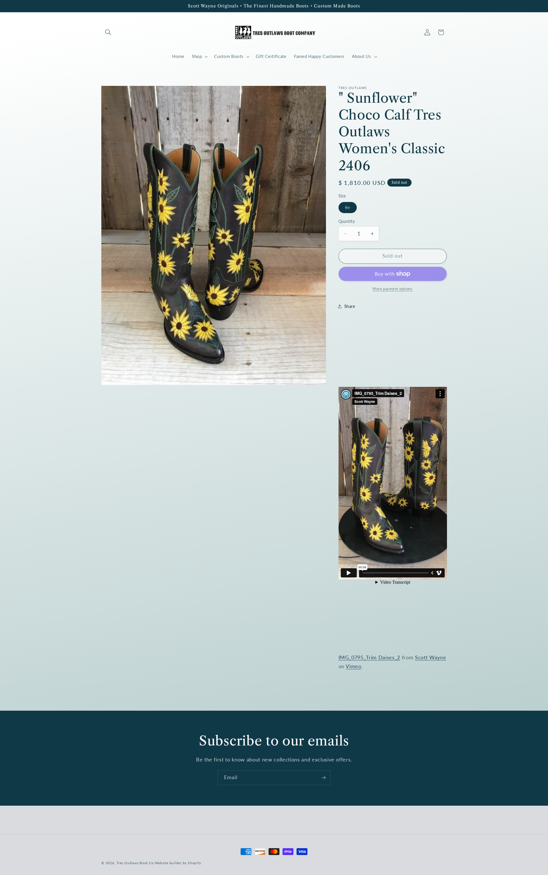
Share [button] (349, 306)
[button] (108, 32)
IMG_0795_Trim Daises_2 (369, 657)
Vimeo (353, 666)
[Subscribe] (323, 777)
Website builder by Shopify (178, 863)
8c (351, 209)
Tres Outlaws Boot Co (135, 863)
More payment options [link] (392, 288)
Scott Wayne (430, 657)
